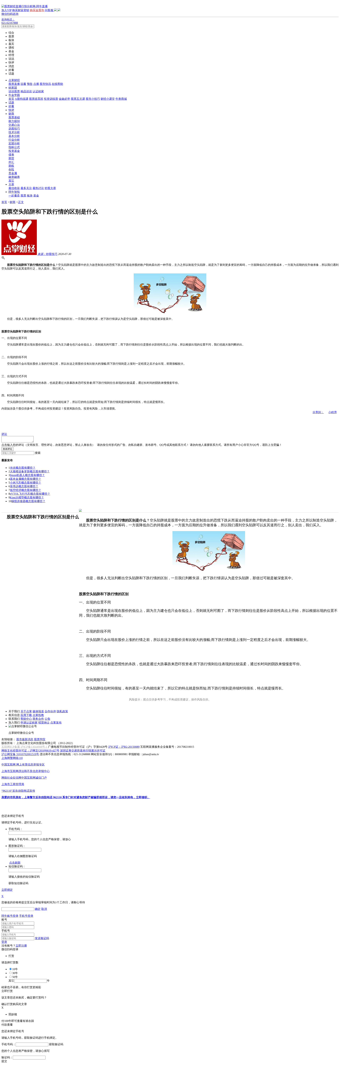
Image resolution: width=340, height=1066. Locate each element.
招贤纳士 (44, 722)
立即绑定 (7, 889)
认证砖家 (38, 91)
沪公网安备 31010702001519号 (20, 754)
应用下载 (26, 715)
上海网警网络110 (12, 757)
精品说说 (26, 91)
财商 (11, 113)
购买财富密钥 (20, 10)
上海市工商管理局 (12, 784)
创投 (11, 169)
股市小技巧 (93, 98)
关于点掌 (26, 711)
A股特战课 (21, 98)
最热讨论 (38, 188)
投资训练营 (51, 98)
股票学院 (39, 739)
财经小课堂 (108, 98)
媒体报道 (38, 711)
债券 (11, 154)
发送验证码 (42, 938)
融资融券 (14, 176)
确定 (38, 908)
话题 (11, 102)
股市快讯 (45, 83)
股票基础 (14, 117)
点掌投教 (38, 715)
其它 (11, 180)
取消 (44, 908)
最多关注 (26, 188)
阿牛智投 (14, 191)
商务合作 (38, 718)
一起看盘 (14, 195)
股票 (23, 195)
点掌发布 (56, 722)
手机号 (5, 930)
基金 (36, 195)
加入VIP (6, 10)
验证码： (7, 1057)
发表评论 (7, 449)
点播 (36, 83)
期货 (11, 158)
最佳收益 (14, 188)
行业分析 (14, 139)
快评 (11, 109)
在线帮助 (57, 83)
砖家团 (12, 87)
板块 (30, 195)
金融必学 (64, 98)
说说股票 (14, 91)
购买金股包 (37, 10)
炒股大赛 (50, 188)
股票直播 (14, 83)
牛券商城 (121, 98)
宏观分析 (14, 143)
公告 (47, 718)
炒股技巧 (47, 254)
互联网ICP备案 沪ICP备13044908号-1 (24, 746)
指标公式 (14, 147)
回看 (23, 83)
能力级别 (14, 121)
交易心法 (14, 124)
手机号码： (8, 1044)
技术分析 (14, 132)
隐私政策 (62, 711)
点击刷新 (15, 862)
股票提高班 (36, 98)
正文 (21, 202)
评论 (4, 434)
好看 (11, 106)
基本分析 (14, 136)
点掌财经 (14, 80)
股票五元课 (78, 98)
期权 (11, 165)
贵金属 (12, 173)
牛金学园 (14, 95)
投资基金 (14, 150)
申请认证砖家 (29, 722)
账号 (4, 919)
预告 (30, 83)
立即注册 (21, 945)
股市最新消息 (24, 739)
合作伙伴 (50, 711)
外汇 (11, 162)
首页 (11, 98)
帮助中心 (26, 718)
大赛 (11, 184)
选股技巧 (14, 128)
